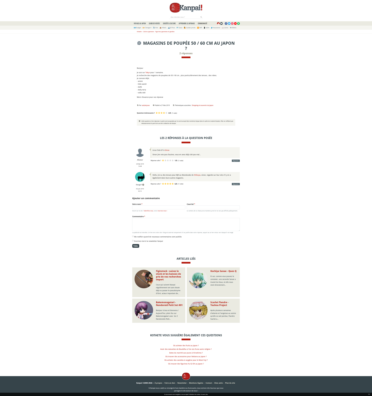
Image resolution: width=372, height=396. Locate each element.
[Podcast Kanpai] (238, 23)
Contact (209, 383)
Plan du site (230, 383)
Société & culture (169, 23)
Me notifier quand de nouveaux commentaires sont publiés (158, 237)
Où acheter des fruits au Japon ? (186, 345)
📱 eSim (206, 28)
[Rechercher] (201, 17)
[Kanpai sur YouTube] (235, 23)
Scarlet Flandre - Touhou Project (219, 304)
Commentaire (138, 216)
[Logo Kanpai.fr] (186, 7)
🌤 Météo (233, 28)
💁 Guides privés (189, 28)
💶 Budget (137, 28)
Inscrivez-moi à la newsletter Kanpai (148, 241)
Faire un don (169, 383)
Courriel (191, 204)
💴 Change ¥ (147, 28)
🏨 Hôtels (163, 28)
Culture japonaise (148, 31)
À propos (158, 383)
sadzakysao (146, 105)
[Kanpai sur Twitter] (229, 23)
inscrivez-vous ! (162, 211)
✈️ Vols (155, 28)
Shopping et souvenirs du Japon (202, 105)
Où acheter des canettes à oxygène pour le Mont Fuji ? (186, 360)
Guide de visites (154, 23)
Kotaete (139, 31)
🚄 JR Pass (171, 28)
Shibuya (197, 175)
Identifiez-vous (148, 211)
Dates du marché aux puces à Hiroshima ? (186, 353)
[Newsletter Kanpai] (221, 23)
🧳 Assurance (215, 28)
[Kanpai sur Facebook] (226, 23)
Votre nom (137, 204)
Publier (135, 246)
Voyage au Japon (140, 23)
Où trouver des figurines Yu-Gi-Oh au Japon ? (186, 364)
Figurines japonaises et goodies (164, 31)
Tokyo (147, 72)
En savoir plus (204, 394)
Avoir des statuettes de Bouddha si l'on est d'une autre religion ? (186, 349)
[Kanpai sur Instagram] (232, 23)
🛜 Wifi (199, 28)
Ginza (167, 150)
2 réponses (186, 53)
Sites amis (218, 383)
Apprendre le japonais (187, 23)
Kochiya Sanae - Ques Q (223, 271)
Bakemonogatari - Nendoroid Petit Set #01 (169, 304)
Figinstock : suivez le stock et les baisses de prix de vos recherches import (168, 275)
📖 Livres (225, 28)
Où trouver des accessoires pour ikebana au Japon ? (186, 356)
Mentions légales (196, 383)
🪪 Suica (179, 28)
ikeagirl (139, 184)
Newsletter (182, 383)
